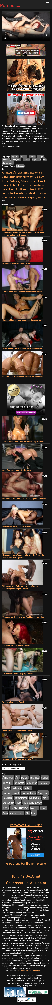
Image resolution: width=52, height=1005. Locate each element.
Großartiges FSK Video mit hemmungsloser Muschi (24, 498)
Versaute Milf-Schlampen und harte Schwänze (22, 348)
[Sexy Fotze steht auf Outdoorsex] (26, 456)
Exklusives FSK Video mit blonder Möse (19, 759)
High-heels (36, 159)
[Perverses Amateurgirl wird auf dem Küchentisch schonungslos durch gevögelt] (26, 218)
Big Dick (15, 156)
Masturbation (37, 193)
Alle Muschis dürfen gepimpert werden (19, 673)
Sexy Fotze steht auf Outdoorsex (16, 470)
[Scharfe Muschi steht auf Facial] (26, 249)
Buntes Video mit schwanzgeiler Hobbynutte (21, 320)
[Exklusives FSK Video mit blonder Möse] (26, 745)
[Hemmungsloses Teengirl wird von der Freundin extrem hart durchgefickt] (26, 541)
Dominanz (39, 176)
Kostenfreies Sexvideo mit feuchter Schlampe (22, 291)
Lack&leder (32, 189)
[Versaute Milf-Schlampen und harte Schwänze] (26, 334)
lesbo (24, 193)
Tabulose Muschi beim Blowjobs (16, 645)
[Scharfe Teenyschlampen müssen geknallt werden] (26, 363)
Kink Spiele (14, 189)
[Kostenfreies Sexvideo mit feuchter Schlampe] (26, 277)
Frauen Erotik (37, 181)
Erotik (5, 181)
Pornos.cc (10, 5)
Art (15, 172)
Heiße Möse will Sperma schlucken (17, 730)
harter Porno (21, 797)
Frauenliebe (9, 185)
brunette (17, 177)
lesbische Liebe (11, 193)
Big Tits (24, 156)
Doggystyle (16, 159)
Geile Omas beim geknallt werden (16, 526)
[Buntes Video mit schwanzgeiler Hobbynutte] (26, 306)
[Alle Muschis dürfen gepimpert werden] (26, 660)
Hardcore (33, 185)
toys (44, 197)
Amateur (7, 172)
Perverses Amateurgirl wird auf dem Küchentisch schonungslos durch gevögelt (23, 233)
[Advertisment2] (26, 109)
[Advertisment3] (26, 399)
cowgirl (40, 156)
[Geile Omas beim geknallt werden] (26, 513)
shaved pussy (7, 163)
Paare (13, 197)
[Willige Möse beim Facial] (26, 688)
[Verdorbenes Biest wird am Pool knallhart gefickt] (26, 603)
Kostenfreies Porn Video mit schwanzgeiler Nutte (23, 441)
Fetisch (24, 181)
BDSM (21, 172)
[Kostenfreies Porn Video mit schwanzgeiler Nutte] (26, 428)
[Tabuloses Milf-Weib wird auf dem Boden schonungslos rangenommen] (26, 572)
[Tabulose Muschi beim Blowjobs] (26, 631)
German (26, 159)
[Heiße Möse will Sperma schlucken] (26, 716)
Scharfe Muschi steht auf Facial (16, 263)
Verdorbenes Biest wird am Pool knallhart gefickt (23, 617)
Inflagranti (20, 166)
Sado (20, 197)
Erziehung (15, 181)
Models (6, 197)
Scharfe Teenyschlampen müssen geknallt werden (24, 376)
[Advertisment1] (26, 75)
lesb (40, 189)
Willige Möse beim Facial (13, 702)
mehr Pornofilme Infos (11, 146)
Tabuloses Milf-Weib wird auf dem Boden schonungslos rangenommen (20, 587)
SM (39, 197)
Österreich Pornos (24, 970)
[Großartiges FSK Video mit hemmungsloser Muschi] (26, 484)
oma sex (36, 970)
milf (44, 159)
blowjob (32, 156)
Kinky (23, 189)
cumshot (5, 159)
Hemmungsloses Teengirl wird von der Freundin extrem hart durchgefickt (23, 556)
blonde (38, 172)
